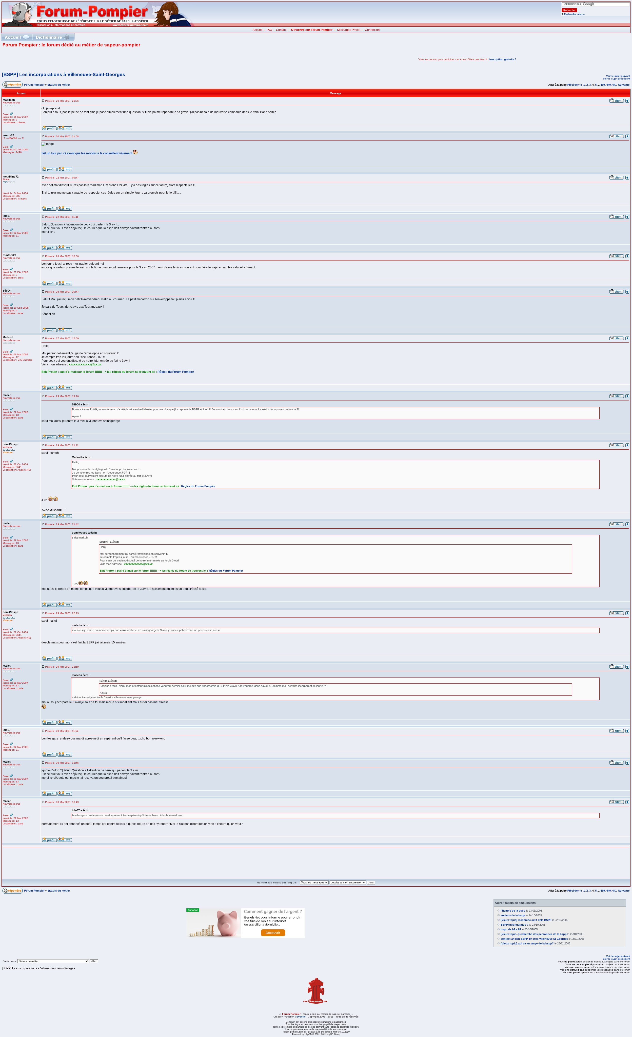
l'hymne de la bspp (513, 910)
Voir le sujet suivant (618, 76)
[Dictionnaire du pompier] (52, 37)
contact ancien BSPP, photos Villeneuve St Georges (534, 938)
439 (602, 84)
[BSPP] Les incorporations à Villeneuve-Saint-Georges (63, 74)
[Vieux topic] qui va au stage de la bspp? (527, 943)
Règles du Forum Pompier (176, 372)
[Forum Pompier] (98, 25)
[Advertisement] (60, 59)
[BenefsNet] (245, 937)
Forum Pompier (34, 84)
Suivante (624, 84)
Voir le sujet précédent (616, 78)
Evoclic (301, 1016)
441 (614, 84)
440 (608, 84)
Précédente (574, 84)
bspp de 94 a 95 (511, 929)
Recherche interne (574, 14)
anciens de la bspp (513, 915)
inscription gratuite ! (502, 59)
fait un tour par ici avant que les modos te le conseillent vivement (86, 153)
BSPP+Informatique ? (515, 924)
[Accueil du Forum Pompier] (16, 37)
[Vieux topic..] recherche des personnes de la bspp (534, 934)
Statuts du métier (58, 84)
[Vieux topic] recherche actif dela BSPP (526, 919)
